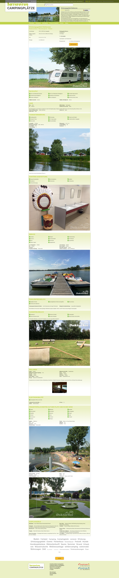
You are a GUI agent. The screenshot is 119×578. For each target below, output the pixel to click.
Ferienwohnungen (77, 549)
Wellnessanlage (56, 546)
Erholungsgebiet (38, 541)
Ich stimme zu (86, 1)
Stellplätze (38, 23)
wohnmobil (84, 546)
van (31, 546)
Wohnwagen (35, 549)
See (59, 552)
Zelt (44, 549)
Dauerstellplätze (49, 549)
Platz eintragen (53, 572)
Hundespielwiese (37, 544)
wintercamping (71, 546)
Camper (44, 539)
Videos (66, 23)
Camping (52, 539)
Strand (79, 544)
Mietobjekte (45, 23)
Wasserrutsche (41, 546)
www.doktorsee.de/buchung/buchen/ (74, 41)
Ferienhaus (58, 541)
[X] (89, 1)
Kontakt (51, 574)
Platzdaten (31, 23)
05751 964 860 (63, 36)
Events (49, 541)
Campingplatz (63, 539)
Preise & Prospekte (54, 23)
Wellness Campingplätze (55, 568)
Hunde (85, 541)
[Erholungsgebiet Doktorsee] (59, 387)
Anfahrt (62, 23)
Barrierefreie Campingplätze (55, 566)
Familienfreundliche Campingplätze (57, 565)
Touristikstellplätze (56, 549)
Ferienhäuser (69, 541)
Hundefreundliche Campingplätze (57, 564)
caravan (73, 539)
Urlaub (86, 544)
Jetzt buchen (73, 44)
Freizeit (78, 541)
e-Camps (51, 569)
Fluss (87, 549)
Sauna (63, 544)
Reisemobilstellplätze (64, 549)
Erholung (81, 539)
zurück (59, 558)
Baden (36, 539)
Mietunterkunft (53, 544)
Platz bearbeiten (53, 573)
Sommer (71, 544)
